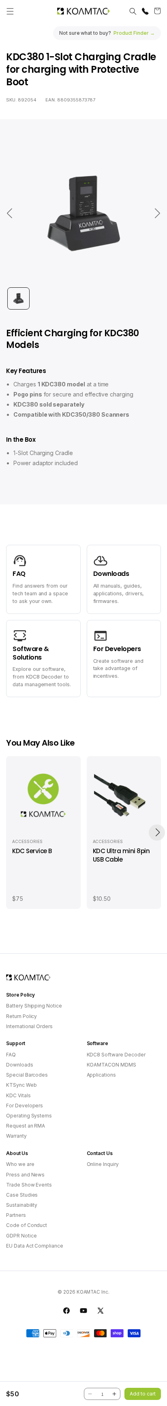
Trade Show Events (29, 1185)
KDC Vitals (18, 1095)
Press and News (25, 1175)
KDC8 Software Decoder (116, 1055)
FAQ (11, 1055)
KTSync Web (21, 1085)
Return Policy (21, 1016)
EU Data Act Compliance (34, 1246)
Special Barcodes (27, 1075)
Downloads (19, 1065)
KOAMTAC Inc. (93, 1292)
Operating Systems (29, 1116)
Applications (101, 1075)
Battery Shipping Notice (34, 1006)
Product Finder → (134, 33)
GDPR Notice (21, 1236)
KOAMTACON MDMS (111, 1065)
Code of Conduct (26, 1225)
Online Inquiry (103, 1164)
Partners (16, 1215)
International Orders (29, 1026)
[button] (10, 11)
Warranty (16, 1136)
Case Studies (22, 1195)
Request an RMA (25, 1126)
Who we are (20, 1164)
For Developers (24, 1105)
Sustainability (21, 1205)
